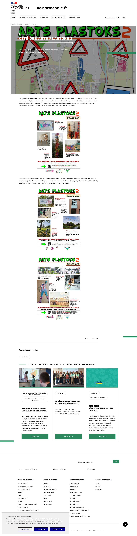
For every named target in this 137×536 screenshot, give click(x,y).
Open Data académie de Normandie (80, 516)
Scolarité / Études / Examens (28, 17)
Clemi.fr (20, 501)
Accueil (13, 24)
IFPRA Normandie (75, 513)
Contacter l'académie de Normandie (28, 469)
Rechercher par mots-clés (85, 462)
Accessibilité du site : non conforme (98, 531)
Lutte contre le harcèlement (98, 397)
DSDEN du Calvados (75, 495)
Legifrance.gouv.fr (49, 492)
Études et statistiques (76, 492)
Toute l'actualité (74, 483)
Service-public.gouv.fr (50, 489)
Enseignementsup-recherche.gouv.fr (28, 510)
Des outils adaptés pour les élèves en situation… (34, 410)
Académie (13, 17)
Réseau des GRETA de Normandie (79, 510)
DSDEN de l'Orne (74, 504)
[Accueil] (20, 8)
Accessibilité (124, 17)
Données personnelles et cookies (52, 521)
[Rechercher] (118, 18)
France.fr (46, 498)
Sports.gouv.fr (48, 504)
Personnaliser (25, 529)
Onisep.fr (20, 492)
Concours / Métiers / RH (59, 17)
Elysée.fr (46, 483)
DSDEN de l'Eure (74, 498)
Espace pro (73, 489)
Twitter (97, 483)
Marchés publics (91, 469)
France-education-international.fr (27, 504)
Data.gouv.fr (47, 495)
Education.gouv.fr (23, 483)
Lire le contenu (35, 436)
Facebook (98, 486)
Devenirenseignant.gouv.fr (25, 486)
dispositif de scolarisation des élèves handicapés (35, 399)
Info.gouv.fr (47, 486)
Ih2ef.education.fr (23, 507)
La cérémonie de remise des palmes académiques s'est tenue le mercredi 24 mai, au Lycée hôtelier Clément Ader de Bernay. (67, 411)
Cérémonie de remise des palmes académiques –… (67, 402)
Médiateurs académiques (59, 469)
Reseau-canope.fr (23, 498)
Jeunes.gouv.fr (48, 501)
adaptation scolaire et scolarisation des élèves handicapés (34, 393)
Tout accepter (57, 529)
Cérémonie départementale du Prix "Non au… (101, 408)
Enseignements (44, 17)
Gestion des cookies (82, 531)
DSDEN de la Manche (76, 501)
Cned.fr (20, 495)
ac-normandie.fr (52, 8)
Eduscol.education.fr (24, 489)
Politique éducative (74, 17)
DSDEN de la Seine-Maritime (77, 507)
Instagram (98, 489)
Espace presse (74, 486)
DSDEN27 (24, 357)
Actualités (19, 24)
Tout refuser (41, 529)
